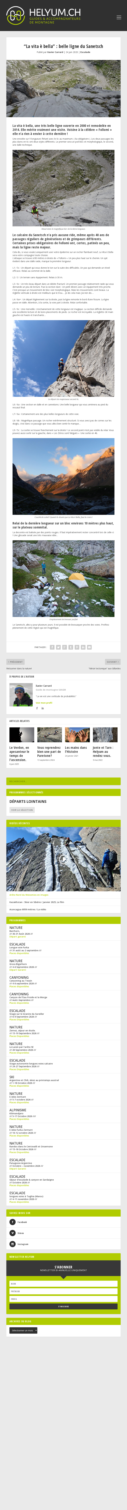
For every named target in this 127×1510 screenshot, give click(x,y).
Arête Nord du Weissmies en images (28, 894)
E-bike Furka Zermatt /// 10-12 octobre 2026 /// (22, 1131)
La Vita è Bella (106, 252)
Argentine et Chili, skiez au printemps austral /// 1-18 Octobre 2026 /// (34, 1081)
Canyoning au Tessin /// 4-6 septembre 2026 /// (23, 982)
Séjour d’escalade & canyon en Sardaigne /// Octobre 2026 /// (31, 1181)
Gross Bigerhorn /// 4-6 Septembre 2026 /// (23, 965)
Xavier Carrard (55, 52)
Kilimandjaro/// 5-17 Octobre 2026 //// (22, 1114)
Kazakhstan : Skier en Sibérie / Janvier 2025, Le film (36, 902)
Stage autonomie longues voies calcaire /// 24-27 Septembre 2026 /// (31, 1065)
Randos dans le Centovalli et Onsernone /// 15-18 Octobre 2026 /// (31, 1148)
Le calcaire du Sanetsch (29, 234)
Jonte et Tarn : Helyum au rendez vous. (103, 751)
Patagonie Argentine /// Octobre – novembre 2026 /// (26, 1164)
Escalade (85, 52)
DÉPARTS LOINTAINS (27, 801)
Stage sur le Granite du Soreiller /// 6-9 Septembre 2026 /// (26, 1015)
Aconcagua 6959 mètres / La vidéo (27, 909)
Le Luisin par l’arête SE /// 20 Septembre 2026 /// (22, 1048)
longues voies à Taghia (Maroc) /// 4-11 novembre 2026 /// (26, 1197)
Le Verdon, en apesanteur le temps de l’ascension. (19, 753)
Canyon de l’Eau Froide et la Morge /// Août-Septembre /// (28, 998)
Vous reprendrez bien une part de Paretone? (49, 751)
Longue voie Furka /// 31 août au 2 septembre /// (25, 949)
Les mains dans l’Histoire (76, 749)
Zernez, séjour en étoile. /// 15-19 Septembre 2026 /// (24, 1032)
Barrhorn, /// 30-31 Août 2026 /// (21, 932)
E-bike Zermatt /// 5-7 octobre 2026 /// (21, 1098)
